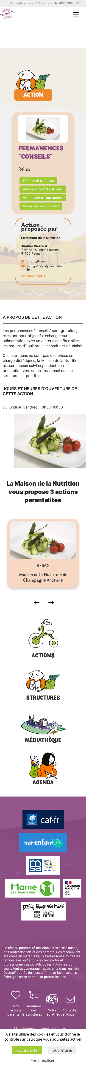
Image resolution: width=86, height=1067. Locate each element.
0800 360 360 (69, 3)
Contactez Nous (70, 1012)
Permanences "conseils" (41, 206)
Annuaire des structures (34, 1010)
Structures (43, 698)
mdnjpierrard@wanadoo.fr (45, 268)
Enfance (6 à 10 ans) (38, 181)
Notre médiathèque (52, 1012)
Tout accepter (27, 1050)
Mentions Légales (53, 1028)
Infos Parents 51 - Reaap (7, 14)
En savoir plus (33, 276)
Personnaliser (43, 1060)
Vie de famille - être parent (43, 198)
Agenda (43, 782)
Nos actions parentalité (15, 1010)
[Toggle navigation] (75, 15)
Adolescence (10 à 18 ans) (43, 189)
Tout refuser (61, 1050)
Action (33, 95)
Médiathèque (43, 740)
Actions (43, 655)
